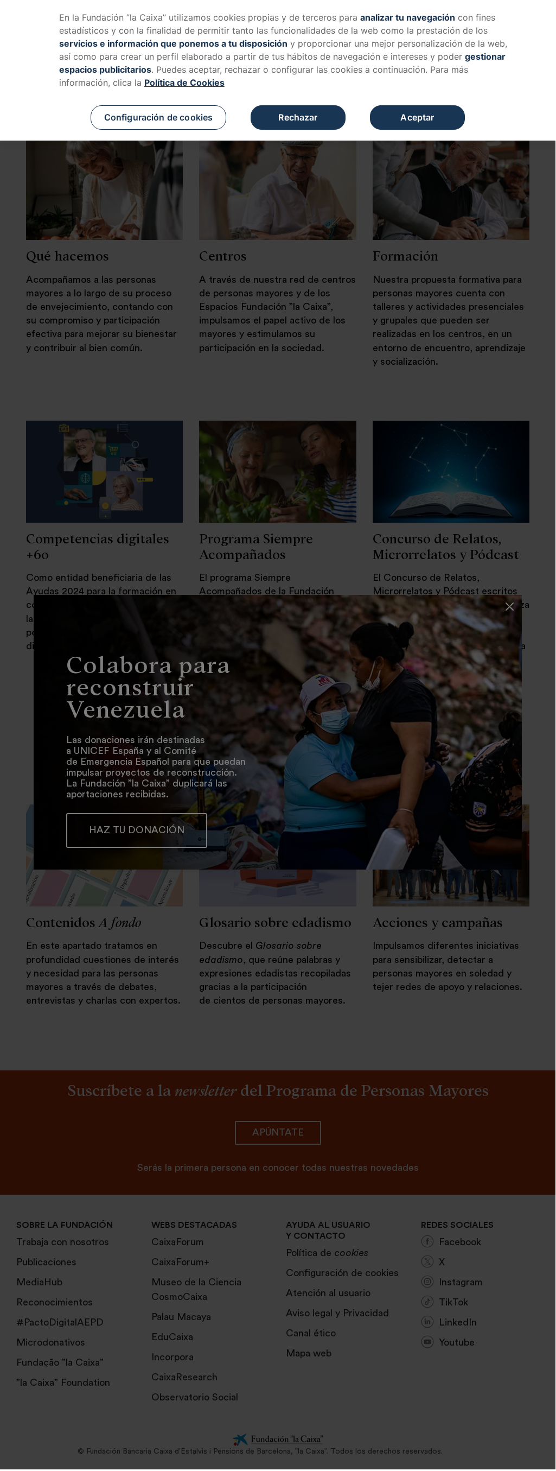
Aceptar (417, 117)
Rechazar (297, 117)
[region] (277, 70)
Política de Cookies (184, 82)
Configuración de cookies (158, 117)
